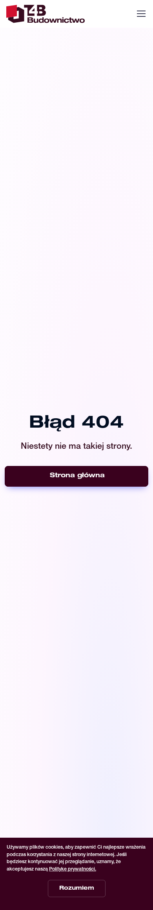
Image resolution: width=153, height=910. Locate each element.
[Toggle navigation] (141, 14)
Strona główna (77, 476)
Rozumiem (76, 888)
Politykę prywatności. (72, 869)
